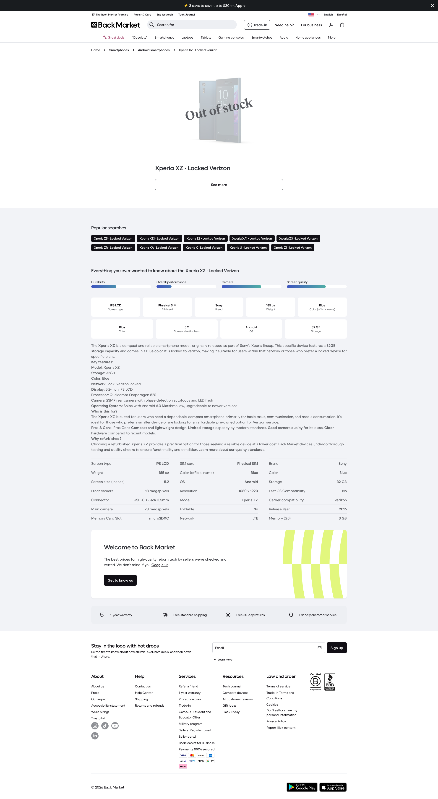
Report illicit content (280, 728)
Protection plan (190, 699)
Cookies (272, 704)
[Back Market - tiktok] (105, 725)
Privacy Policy (276, 721)
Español (342, 14)
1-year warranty (190, 693)
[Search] (151, 24)
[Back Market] (115, 25)
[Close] (432, 5)
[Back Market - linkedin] (95, 735)
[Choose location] (315, 14)
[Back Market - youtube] (115, 725)
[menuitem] (164, 37)
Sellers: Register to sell (195, 730)
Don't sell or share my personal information (281, 712)
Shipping (141, 699)
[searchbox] (195, 24)
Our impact (99, 699)
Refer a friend (188, 686)
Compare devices (235, 693)
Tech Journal (232, 686)
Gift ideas (230, 705)
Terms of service (278, 686)
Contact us (143, 686)
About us (97, 686)
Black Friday (231, 712)
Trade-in (185, 705)
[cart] (342, 24)
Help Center (144, 693)
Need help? (284, 25)
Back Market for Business (197, 743)
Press (95, 693)
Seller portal (187, 736)
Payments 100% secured (197, 749)
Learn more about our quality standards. (232, 449)
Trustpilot (98, 718)
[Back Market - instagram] (95, 725)
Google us (159, 564)
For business (311, 25)
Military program (191, 724)
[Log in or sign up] (331, 24)
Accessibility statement (108, 705)
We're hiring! (100, 712)
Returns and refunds (149, 705)
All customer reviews (238, 699)
